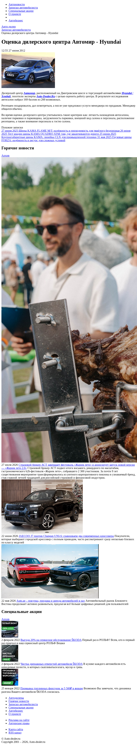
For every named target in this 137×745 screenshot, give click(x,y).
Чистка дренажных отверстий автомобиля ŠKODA (52, 663)
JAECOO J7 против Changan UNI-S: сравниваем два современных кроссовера (66, 536)
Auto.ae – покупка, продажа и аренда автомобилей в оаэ (50, 600)
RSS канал (15, 732)
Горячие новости (19, 701)
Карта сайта (16, 729)
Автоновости (17, 4)
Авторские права (19, 723)
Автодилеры (16, 697)
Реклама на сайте (19, 720)
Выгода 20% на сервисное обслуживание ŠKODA (51, 639)
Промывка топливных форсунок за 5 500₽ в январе (51, 688)
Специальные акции (21, 10)
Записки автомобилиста (23, 7)
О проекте (15, 14)
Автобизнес (16, 20)
